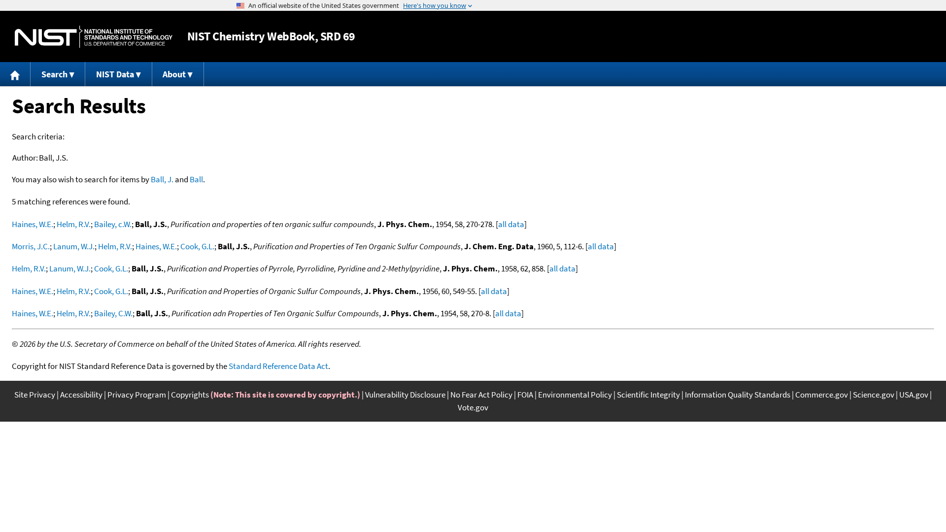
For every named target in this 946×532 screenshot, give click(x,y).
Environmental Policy (575, 394)
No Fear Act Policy (481, 394)
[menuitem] (15, 74)
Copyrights (190, 394)
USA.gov (913, 394)
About (174, 74)
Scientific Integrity (648, 394)
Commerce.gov (821, 394)
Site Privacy (34, 394)
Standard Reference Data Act (278, 366)
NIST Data (115, 74)
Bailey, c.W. (113, 224)
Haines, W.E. (32, 224)
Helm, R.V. (74, 224)
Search (54, 74)
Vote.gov (473, 407)
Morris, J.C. (31, 246)
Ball (196, 179)
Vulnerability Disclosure (405, 394)
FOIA (525, 394)
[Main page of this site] (15, 74)
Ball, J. (162, 179)
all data (511, 224)
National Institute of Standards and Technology (93, 37)
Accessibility (81, 394)
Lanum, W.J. (74, 246)
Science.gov (873, 394)
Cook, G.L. (197, 246)
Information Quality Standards (737, 394)
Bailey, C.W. (113, 313)
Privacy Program (136, 394)
